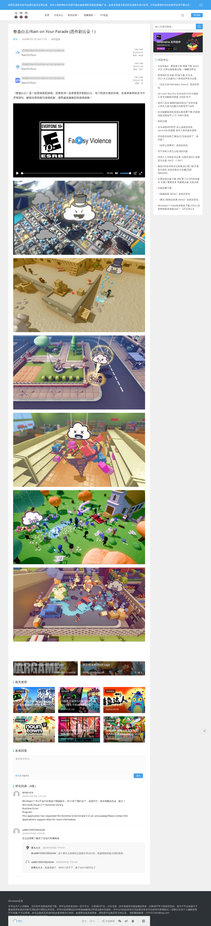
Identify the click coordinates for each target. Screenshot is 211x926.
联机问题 (162, 121)
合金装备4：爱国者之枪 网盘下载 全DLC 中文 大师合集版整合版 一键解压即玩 (178, 67)
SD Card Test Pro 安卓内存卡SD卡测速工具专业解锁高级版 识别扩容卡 (178, 95)
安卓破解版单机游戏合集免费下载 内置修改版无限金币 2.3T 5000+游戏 (179, 113)
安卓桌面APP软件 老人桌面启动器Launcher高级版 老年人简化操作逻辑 (177, 128)
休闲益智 (55, 39)
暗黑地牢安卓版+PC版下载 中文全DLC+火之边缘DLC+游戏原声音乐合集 (177, 77)
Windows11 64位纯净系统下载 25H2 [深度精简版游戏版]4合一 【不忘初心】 (179, 207)
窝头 (15, 39)
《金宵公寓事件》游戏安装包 (173, 145)
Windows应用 (15, 901)
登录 (17, 775)
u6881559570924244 (33, 829)
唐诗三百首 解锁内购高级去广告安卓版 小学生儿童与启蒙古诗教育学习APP (178, 104)
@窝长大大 (37, 867)
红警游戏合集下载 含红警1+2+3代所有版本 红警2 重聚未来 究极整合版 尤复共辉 (179, 180)
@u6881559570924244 (43, 853)
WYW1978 (27, 792)
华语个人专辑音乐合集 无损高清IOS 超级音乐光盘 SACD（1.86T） (179, 158)
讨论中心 (58, 15)
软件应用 (72, 15)
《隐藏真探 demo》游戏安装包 (174, 193)
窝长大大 (35, 847)
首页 (47, 15)
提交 (138, 775)
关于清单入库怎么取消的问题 (173, 151)
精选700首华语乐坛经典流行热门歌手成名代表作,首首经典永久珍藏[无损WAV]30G (178, 169)
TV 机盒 (104, 15)
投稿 (198, 15)
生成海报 (110, 921)
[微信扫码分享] (120, 921)
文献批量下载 (165, 187)
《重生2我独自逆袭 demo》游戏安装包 (178, 199)
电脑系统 (88, 15)
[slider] (62, 173)
